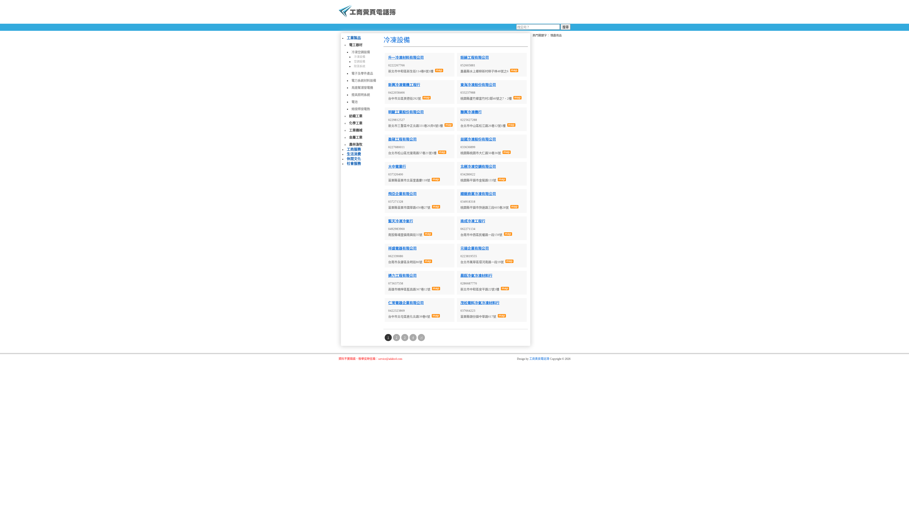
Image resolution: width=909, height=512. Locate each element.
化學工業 (355, 123)
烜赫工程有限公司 (474, 57)
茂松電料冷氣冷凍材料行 (479, 303)
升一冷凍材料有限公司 (406, 57)
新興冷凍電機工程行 (404, 85)
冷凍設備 (359, 57)
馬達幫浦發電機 (362, 87)
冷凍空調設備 (361, 52)
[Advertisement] (485, 12)
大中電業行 (397, 167)
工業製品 (354, 38)
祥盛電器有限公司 (402, 248)
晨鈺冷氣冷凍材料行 (476, 276)
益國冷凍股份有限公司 (478, 139)
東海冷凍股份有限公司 (478, 85)
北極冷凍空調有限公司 (478, 167)
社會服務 (354, 163)
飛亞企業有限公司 (402, 194)
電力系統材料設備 (364, 80)
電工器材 (355, 45)
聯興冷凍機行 (471, 112)
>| (421, 337)
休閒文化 (354, 159)
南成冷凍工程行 (472, 221)
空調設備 (359, 61)
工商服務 (354, 149)
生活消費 (354, 154)
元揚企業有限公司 (474, 248)
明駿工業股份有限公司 (406, 112)
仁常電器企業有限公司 (406, 303)
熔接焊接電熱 (361, 109)
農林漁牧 (355, 144)
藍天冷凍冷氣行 (400, 221)
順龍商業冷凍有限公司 (478, 194)
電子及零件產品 (362, 73)
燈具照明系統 (361, 94)
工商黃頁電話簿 (539, 359)
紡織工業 (355, 116)
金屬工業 (355, 137)
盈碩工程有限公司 (402, 139)
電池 (355, 102)
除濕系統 (359, 66)
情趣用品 (556, 35)
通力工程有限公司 (402, 276)
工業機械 (355, 130)
